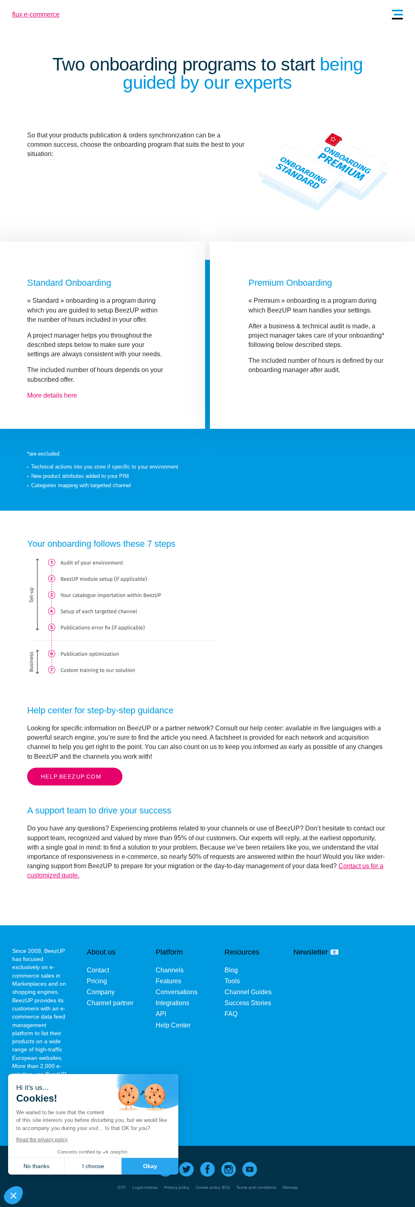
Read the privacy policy (42, 1140)
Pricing (97, 981)
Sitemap (290, 1187)
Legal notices (145, 1187)
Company (101, 992)
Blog (231, 970)
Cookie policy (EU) (213, 1187)
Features (168, 981)
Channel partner (110, 1002)
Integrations (172, 1002)
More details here (52, 395)
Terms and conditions (256, 1187)
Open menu (397, 14)
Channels (170, 970)
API (161, 1013)
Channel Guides (248, 992)
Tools (232, 981)
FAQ (231, 1013)
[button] (13, 1195)
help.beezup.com (71, 776)
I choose (93, 1166)
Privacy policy (176, 1187)
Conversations (176, 992)
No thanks (36, 1166)
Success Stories (248, 1002)
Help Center (173, 1025)
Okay (150, 1166)
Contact (98, 970)
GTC (122, 1187)
